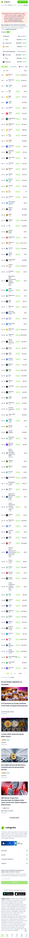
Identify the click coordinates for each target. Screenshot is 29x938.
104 (20, 673)
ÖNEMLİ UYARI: (5, 898)
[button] (14, 817)
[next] (24, 673)
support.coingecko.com (15, 20)
